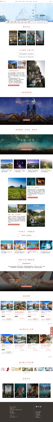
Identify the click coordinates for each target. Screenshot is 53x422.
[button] (2, 12)
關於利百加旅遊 (38, 412)
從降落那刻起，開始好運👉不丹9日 (14, 85)
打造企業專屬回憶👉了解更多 (26, 286)
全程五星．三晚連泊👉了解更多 (32, 197)
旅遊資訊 (23, 1)
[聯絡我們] (51, 1)
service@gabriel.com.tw (13, 416)
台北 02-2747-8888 (12, 417)
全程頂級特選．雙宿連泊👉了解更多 (14, 224)
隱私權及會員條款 (38, 417)
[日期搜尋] (50, 1)
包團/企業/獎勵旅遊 (38, 411)
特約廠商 (37, 416)
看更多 (49, 323)
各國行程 (16, 1)
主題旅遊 (20, 1)
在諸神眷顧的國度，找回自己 (26, 149)
